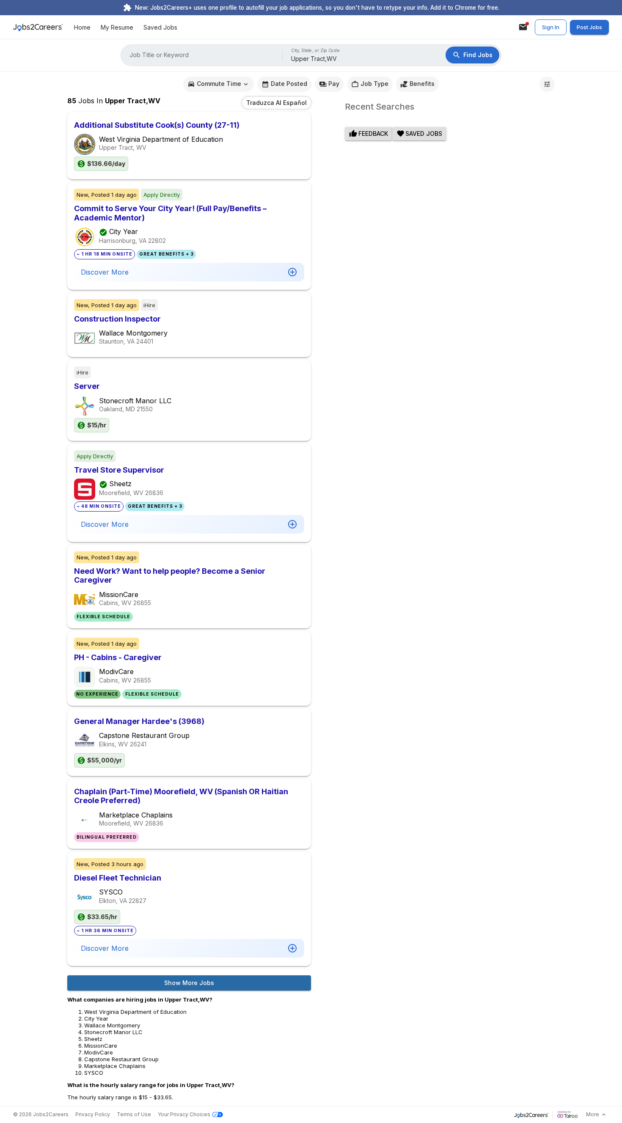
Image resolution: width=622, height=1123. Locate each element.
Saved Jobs (160, 27)
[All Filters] (547, 84)
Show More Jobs (189, 982)
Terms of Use (134, 1114)
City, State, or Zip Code (315, 50)
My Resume (117, 27)
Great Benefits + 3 (166, 254)
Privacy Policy (92, 1114)
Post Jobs (589, 27)
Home (82, 27)
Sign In (550, 27)
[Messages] (523, 27)
